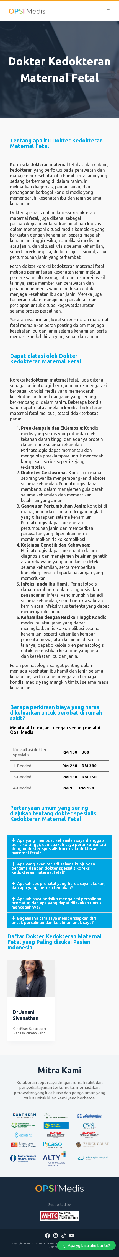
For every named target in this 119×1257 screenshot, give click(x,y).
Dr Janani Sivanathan (25, 1015)
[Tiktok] (63, 1235)
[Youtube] (71, 1235)
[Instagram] (55, 1235)
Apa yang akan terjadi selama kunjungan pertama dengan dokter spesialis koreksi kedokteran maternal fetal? (53, 868)
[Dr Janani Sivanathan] (31, 978)
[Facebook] (47, 1235)
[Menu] (109, 11)
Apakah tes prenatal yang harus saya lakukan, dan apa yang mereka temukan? (58, 885)
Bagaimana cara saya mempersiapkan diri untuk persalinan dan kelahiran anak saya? (54, 920)
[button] (59, 846)
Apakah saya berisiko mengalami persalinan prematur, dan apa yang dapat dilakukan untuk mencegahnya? (57, 902)
